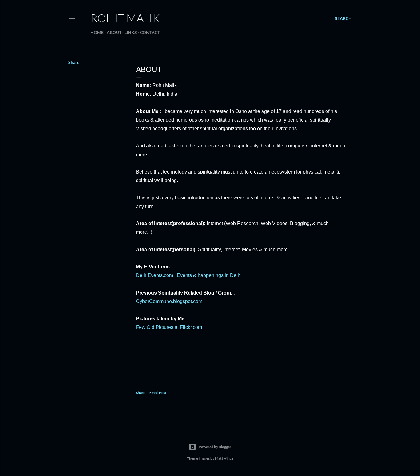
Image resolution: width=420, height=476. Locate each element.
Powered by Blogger (215, 446)
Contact (150, 32)
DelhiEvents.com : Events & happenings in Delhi (189, 275)
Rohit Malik (125, 18)
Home (97, 32)
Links (131, 32)
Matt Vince (224, 458)
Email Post (158, 392)
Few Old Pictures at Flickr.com (169, 327)
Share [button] (73, 62)
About (114, 32)
